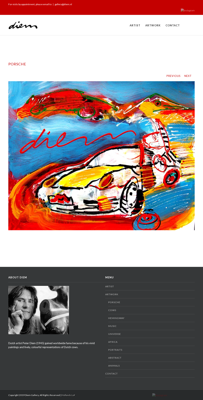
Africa (113, 341)
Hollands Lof (68, 395)
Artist (135, 25)
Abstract (115, 357)
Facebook (194, 4)
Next (188, 75)
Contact (173, 25)
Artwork (153, 25)
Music (112, 326)
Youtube (173, 4)
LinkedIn (181, 3)
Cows (112, 310)
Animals (114, 365)
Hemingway (116, 318)
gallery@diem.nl (63, 4)
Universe (114, 333)
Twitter (187, 3)
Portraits (115, 349)
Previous (174, 75)
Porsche (114, 302)
